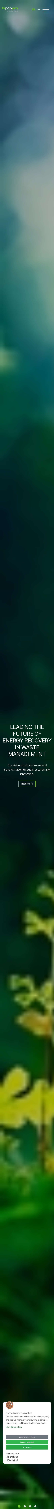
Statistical (13, 1460)
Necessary (13, 1453)
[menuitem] (33, 9)
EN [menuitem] (33, 9)
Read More (27, 783)
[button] (19, 1506)
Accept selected (27, 1442)
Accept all (27, 1447)
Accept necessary (27, 1437)
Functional (13, 1457)
